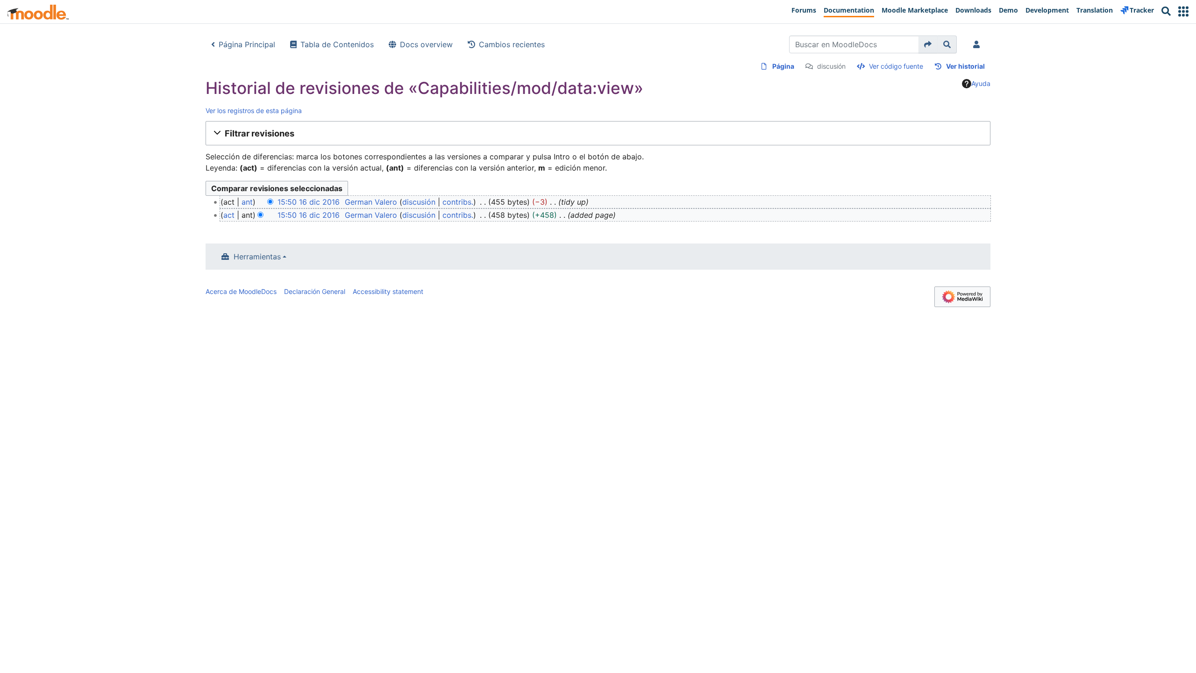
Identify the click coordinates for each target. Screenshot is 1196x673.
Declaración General (314, 291)
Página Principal (247, 44)
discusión (831, 66)
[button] (1183, 11)
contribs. (457, 202)
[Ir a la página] (928, 44)
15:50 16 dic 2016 (309, 202)
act (229, 215)
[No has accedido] (978, 44)
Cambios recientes (512, 44)
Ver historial (965, 66)
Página (783, 66)
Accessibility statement (388, 291)
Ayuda (980, 83)
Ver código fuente (896, 66)
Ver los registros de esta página (254, 111)
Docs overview (426, 44)
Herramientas (257, 256)
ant (247, 202)
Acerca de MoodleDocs (241, 291)
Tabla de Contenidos (337, 44)
